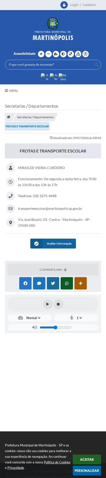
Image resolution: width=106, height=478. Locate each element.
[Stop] (58, 304)
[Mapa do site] (78, 54)
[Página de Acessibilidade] (85, 54)
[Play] (48, 304)
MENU (13, 90)
